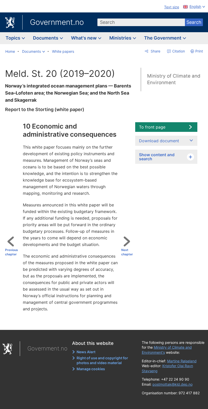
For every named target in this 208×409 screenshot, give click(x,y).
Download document (159, 140)
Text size (171, 7)
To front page (152, 127)
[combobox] (141, 22)
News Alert (86, 352)
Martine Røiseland (182, 361)
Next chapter (127, 252)
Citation (178, 51)
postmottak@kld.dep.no (172, 384)
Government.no (57, 22)
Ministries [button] (120, 38)
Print (199, 51)
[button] (33, 51)
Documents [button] (46, 38)
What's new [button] (84, 38)
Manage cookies (91, 369)
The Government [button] (163, 38)
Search (193, 22)
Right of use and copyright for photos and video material (102, 360)
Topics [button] (13, 38)
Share (155, 51)
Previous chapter (11, 252)
